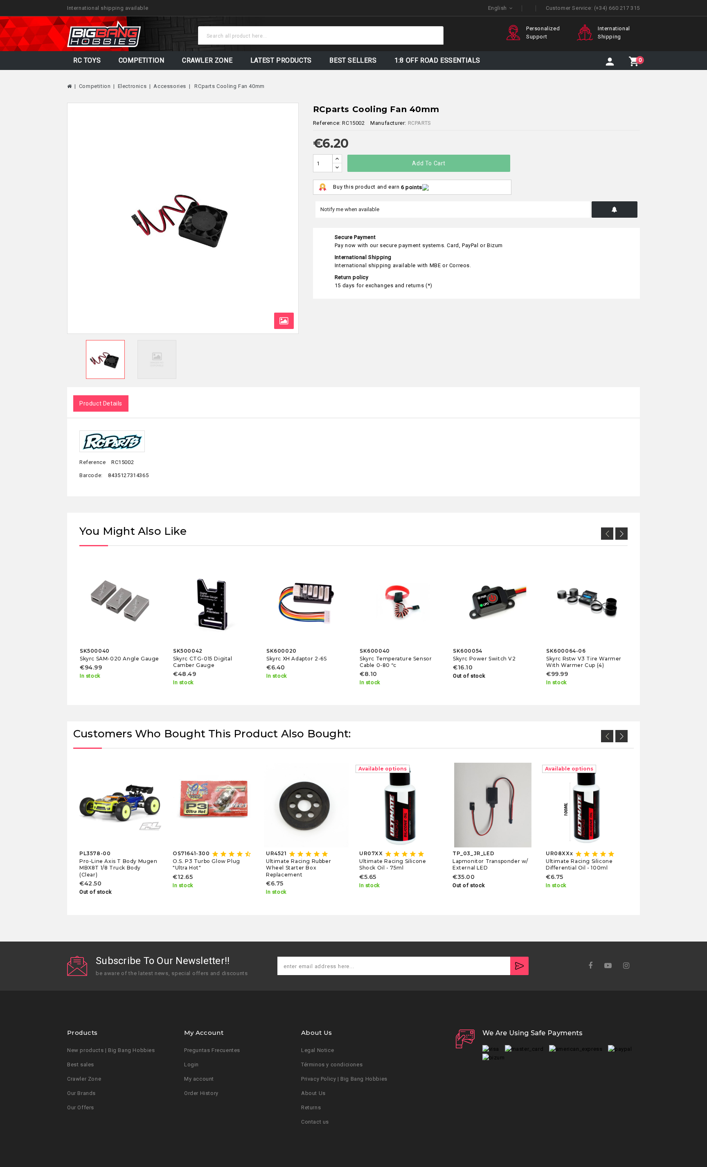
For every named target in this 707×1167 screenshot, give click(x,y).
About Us (313, 1093)
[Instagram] (629, 965)
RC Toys (87, 60)
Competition (141, 60)
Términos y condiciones (332, 1064)
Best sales (80, 1064)
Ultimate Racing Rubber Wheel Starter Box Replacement (298, 868)
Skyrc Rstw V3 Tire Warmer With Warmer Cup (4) (583, 662)
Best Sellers (352, 60)
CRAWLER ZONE (207, 60)
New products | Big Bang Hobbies (111, 1050)
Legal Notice (317, 1050)
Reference (92, 462)
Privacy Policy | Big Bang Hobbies (344, 1079)
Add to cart (429, 163)
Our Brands (81, 1093)
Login (191, 1064)
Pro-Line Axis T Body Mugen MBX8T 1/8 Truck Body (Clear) (118, 868)
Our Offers (80, 1107)
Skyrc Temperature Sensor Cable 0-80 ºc (396, 662)
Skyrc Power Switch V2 (484, 659)
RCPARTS (419, 123)
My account (199, 1079)
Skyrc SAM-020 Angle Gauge (119, 659)
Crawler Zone (84, 1079)
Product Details (100, 403)
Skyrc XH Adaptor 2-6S (296, 659)
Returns (311, 1107)
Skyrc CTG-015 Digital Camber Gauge (202, 662)
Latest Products (281, 60)
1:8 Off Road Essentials (437, 60)
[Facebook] (593, 965)
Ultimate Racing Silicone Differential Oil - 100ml (579, 864)
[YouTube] (610, 965)
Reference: (327, 123)
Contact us (315, 1122)
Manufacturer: (388, 123)
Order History (201, 1093)
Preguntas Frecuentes (212, 1050)
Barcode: (91, 475)
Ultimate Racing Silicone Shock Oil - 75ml (392, 864)
